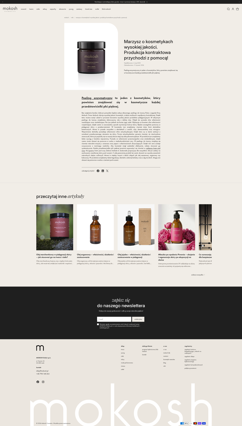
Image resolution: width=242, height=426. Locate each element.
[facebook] (37, 381)
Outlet (97, 9)
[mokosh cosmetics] (10, 9)
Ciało (38, 9)
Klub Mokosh (106, 9)
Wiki (72, 17)
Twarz (31, 9)
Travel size (88, 9)
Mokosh (66, 17)
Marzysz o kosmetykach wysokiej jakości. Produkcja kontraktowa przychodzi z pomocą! (101, 17)
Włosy (45, 9)
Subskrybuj (138, 319)
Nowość (23, 9)
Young (71, 9)
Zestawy (79, 9)
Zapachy (53, 9)
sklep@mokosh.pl (42, 371)
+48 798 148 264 (42, 374)
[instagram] (43, 381)
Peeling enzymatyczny (97, 98)
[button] (228, 9)
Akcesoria (62, 9)
